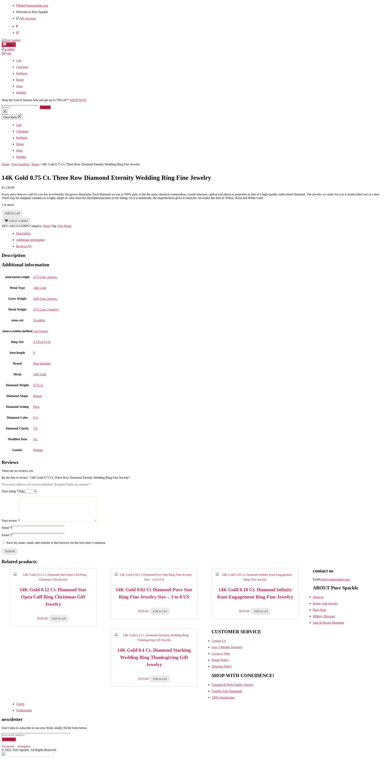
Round (37, 396)
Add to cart (12, 213)
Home (20, 79)
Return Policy (220, 660)
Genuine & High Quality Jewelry (233, 684)
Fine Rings (64, 226)
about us (318, 597)
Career (20, 704)
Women (38, 450)
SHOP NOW (78, 100)
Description (23, 233)
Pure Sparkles (20, 164)
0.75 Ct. (38, 385)
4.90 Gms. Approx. (45, 298)
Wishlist (21, 92)
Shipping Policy (222, 666)
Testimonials (24, 710)
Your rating (10, 491)
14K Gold (39, 288)
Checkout (22, 67)
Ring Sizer (319, 609)
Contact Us (219, 640)
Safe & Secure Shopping (328, 622)
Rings (35, 164)
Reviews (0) (23, 246)
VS (35, 428)
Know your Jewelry (325, 603)
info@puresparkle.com (33, 5)
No (35, 439)
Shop (19, 86)
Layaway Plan (221, 653)
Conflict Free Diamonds (227, 691)
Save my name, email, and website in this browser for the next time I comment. (56, 542)
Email (6, 535)
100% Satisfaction (223, 697)
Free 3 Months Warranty (227, 647)
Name (7, 527)
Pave (36, 406)
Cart (18, 60)
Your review (11, 520)
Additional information (30, 239)
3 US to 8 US (41, 342)
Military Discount (324, 616)
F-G (35, 417)
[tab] (199, 233)
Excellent (39, 320)
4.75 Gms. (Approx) (46, 309)
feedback (21, 73)
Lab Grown (40, 331)
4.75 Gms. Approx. (45, 277)
